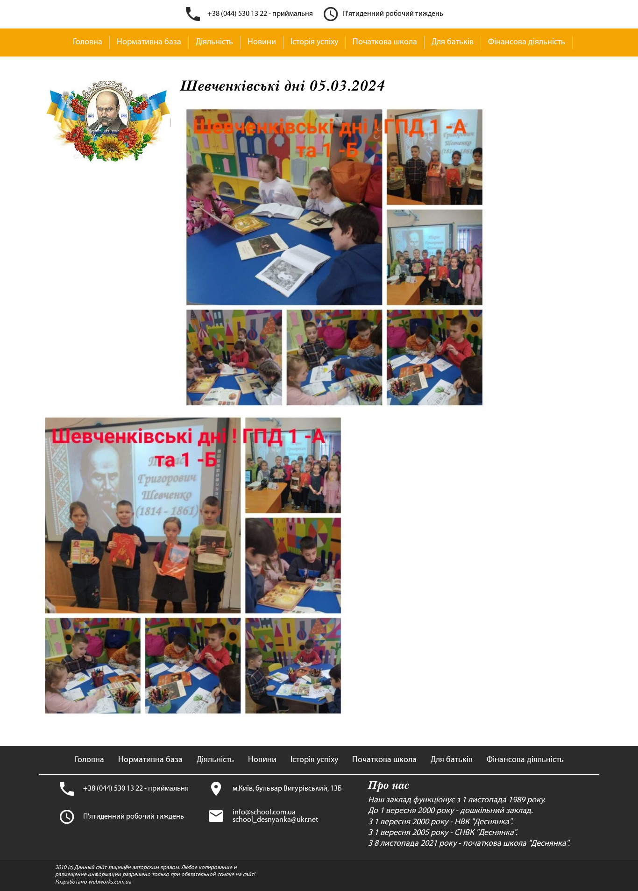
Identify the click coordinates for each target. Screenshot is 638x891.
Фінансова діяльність (526, 42)
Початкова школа (385, 42)
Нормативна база (149, 42)
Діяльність (214, 42)
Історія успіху (314, 42)
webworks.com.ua (109, 882)
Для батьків (453, 42)
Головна (87, 42)
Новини (262, 42)
